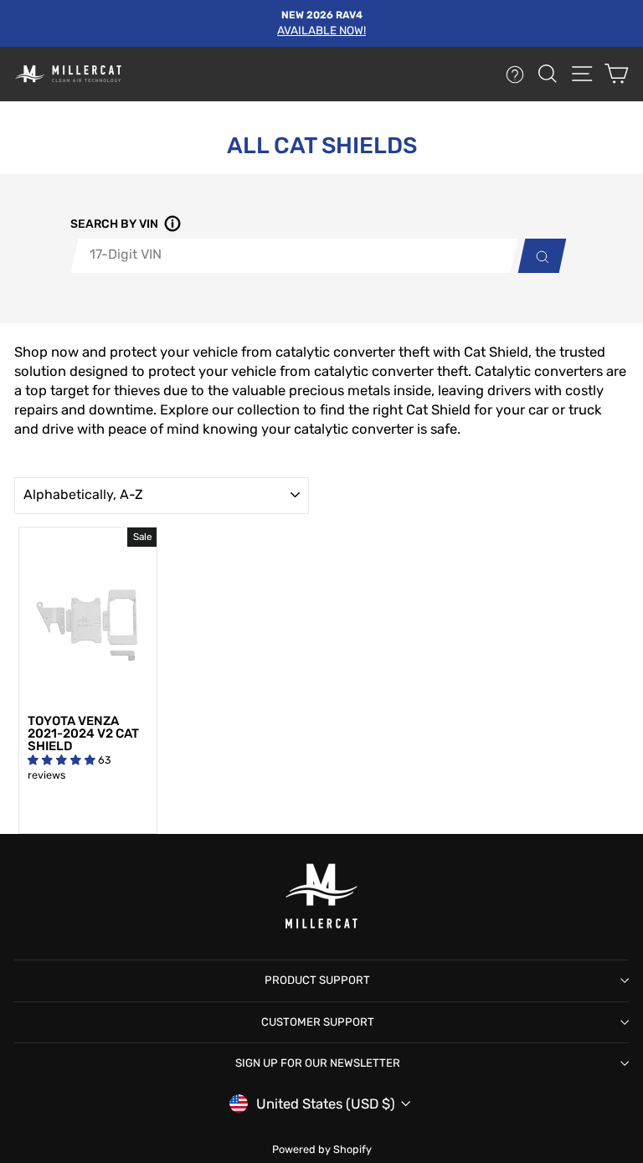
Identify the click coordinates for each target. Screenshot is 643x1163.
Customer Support (317, 1022)
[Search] (538, 256)
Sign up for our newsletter (317, 1063)
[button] (170, 225)
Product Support (317, 980)
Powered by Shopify (322, 1149)
